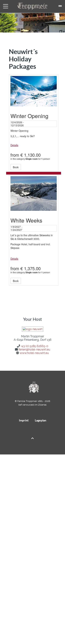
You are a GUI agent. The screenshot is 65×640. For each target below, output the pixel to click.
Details (14, 145)
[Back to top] (32, 438)
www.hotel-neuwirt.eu (34, 353)
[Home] (32, 8)
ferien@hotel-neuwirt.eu (34, 349)
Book (16, 167)
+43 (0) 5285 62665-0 (34, 346)
